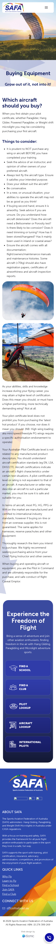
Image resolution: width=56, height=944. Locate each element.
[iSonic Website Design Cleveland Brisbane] (28, 935)
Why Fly (7, 876)
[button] (46, 7)
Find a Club (9, 894)
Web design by (28, 931)
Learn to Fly (9, 881)
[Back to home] (13, 7)
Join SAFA (8, 889)
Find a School (10, 885)
